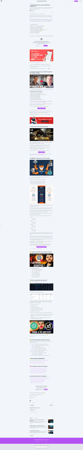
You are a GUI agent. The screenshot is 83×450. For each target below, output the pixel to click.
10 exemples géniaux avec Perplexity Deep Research (38, 380)
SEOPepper (46, 360)
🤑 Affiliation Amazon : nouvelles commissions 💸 (37, 425)
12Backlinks (42, 102)
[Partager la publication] (73, 1)
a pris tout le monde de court (43, 281)
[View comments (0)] (32, 12)
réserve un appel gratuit (45, 114)
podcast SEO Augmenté (43, 89)
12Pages (38, 102)
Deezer (45, 110)
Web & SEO (42, 360)
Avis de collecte (47, 445)
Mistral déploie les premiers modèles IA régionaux (38, 381)
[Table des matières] (0, 225)
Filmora (32, 350)
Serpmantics (31, 102)
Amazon (48, 110)
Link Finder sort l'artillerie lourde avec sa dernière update (39, 370)
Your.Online (51, 232)
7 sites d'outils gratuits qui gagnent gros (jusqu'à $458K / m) (39, 367)
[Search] (72, 1)
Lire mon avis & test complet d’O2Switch (36, 248)
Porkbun (32, 355)
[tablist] (33, 410)
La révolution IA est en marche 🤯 (35, 430)
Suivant (51, 405)
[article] (41, 421)
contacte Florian (46, 68)
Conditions (44, 445)
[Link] (28, 72)
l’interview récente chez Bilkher (43, 20)
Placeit (32, 351)
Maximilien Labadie (33, 10)
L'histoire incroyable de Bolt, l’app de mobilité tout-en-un (39, 371)
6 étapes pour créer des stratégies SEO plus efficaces (38, 361)
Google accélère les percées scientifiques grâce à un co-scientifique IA (40, 377)
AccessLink (41, 142)
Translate (31, 3)
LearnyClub (32, 344)
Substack (37, 448)
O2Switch (31, 177)
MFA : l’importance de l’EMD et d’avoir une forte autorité (39, 369)
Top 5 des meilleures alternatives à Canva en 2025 (37, 363)
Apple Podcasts (39, 110)
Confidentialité (41, 445)
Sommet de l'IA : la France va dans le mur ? (37, 382)
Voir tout (31, 435)
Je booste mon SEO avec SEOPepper (35, 62)
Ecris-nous (39, 114)
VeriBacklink (35, 102)
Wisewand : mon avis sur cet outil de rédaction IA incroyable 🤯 (37, 420)
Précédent (32, 405)
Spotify (43, 110)
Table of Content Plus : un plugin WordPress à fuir (38, 372)
